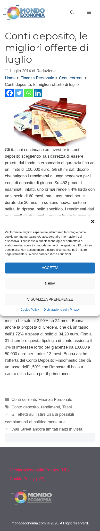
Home (10, 78)
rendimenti (50, 407)
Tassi (67, 407)
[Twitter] (19, 93)
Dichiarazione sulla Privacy (62, 309)
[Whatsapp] (28, 93)
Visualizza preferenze (50, 299)
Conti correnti (71, 78)
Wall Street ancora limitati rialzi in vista (46, 429)
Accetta (50, 268)
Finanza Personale (37, 78)
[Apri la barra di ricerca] (72, 13)
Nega (50, 283)
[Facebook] (9, 93)
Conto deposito (25, 407)
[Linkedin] (38, 93)
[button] (92, 222)
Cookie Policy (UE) (27, 479)
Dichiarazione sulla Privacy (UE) (39, 470)
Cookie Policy (30, 309)
